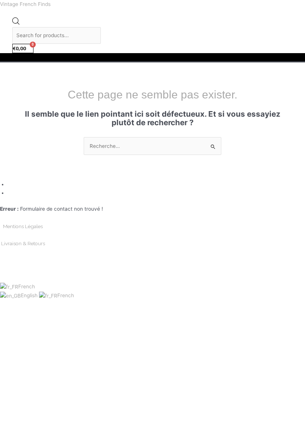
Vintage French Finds (25, 4)
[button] (152, 57)
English (30, 295)
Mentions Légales (23, 226)
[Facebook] (10, 184)
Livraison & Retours (23, 243)
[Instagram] (10, 193)
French (26, 286)
